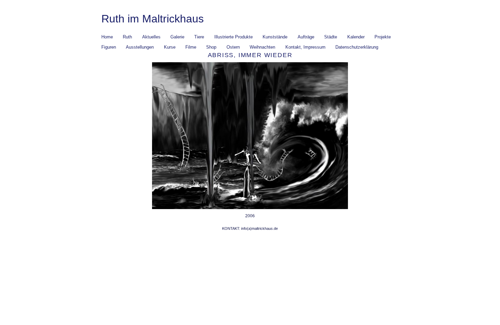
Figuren (108, 47)
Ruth (127, 36)
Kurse (170, 47)
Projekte (380, 37)
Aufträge (306, 36)
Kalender (356, 36)
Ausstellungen (140, 47)
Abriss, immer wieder (250, 55)
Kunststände (275, 36)
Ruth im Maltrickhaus (152, 19)
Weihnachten (262, 47)
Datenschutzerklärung (356, 47)
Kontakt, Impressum (305, 47)
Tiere (199, 36)
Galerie (177, 36)
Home (107, 36)
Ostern (233, 47)
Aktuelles (151, 36)
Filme (190, 47)
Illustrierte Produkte (233, 36)
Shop (211, 47)
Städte (328, 37)
